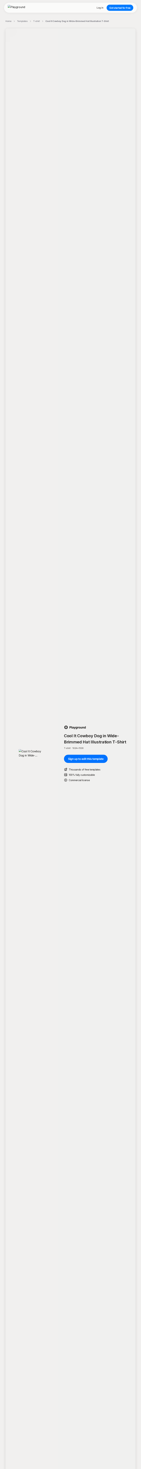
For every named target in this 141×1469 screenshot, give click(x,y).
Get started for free (120, 7)
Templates (22, 21)
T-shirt (36, 21)
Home (9, 21)
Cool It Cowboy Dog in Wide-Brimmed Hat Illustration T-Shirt (77, 21)
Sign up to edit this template (86, 759)
